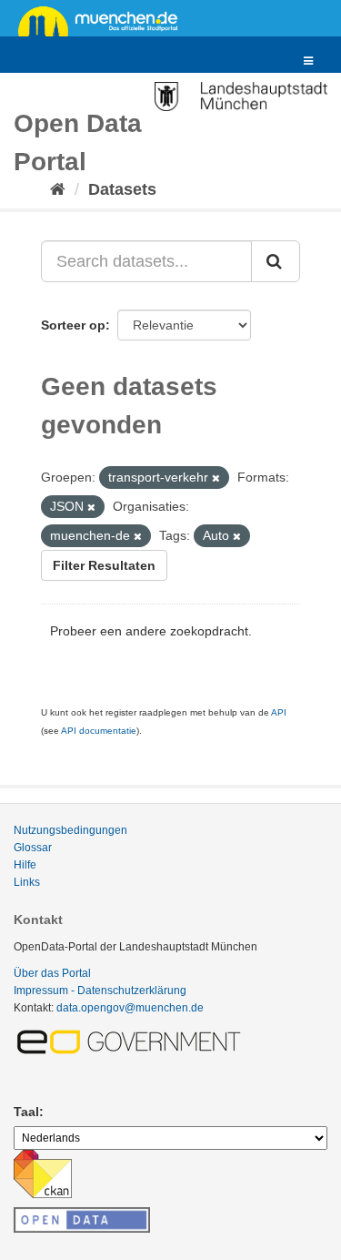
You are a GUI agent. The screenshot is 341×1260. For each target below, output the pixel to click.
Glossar (33, 847)
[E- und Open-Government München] (132, 1041)
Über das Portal (52, 973)
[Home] (57, 189)
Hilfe (25, 865)
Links (27, 882)
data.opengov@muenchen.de (130, 1007)
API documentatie (98, 731)
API (278, 712)
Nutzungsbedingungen (70, 830)
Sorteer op (73, 325)
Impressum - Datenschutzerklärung (100, 990)
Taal (26, 1111)
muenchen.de (105, 20)
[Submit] (275, 261)
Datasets (122, 189)
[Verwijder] (216, 477)
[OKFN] (82, 1214)
